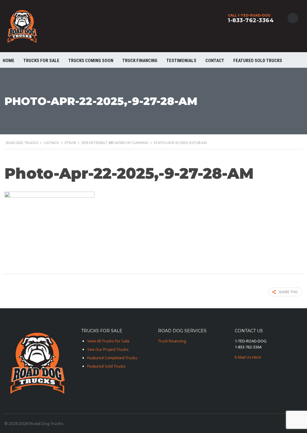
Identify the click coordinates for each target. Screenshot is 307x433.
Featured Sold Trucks (257, 60)
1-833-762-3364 (251, 20)
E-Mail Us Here (248, 357)
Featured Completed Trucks (112, 357)
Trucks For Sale (41, 60)
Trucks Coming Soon (90, 60)
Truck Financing (172, 341)
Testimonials (181, 60)
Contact (214, 60)
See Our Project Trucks (108, 349)
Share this (288, 291)
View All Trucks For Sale (108, 341)
